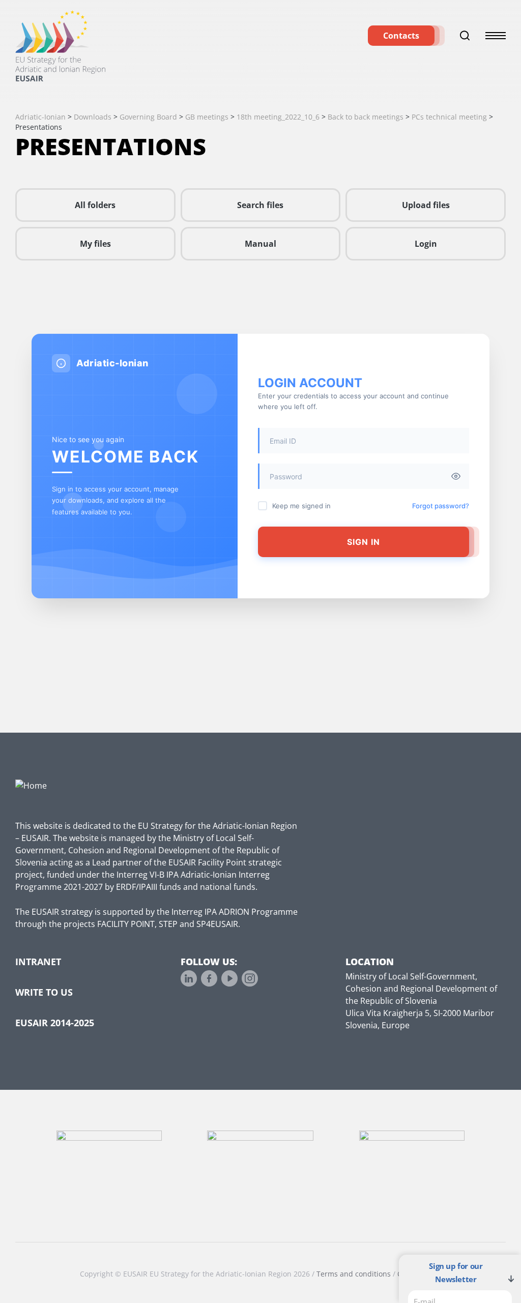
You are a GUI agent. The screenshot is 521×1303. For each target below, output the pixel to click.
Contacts (401, 35)
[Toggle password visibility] (456, 476)
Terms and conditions (353, 1274)
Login (426, 243)
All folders (95, 205)
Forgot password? (440, 506)
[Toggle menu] (495, 35)
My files (95, 243)
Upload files (426, 205)
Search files (260, 205)
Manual (260, 243)
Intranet (38, 961)
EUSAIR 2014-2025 (54, 1023)
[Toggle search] (465, 35)
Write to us (44, 992)
